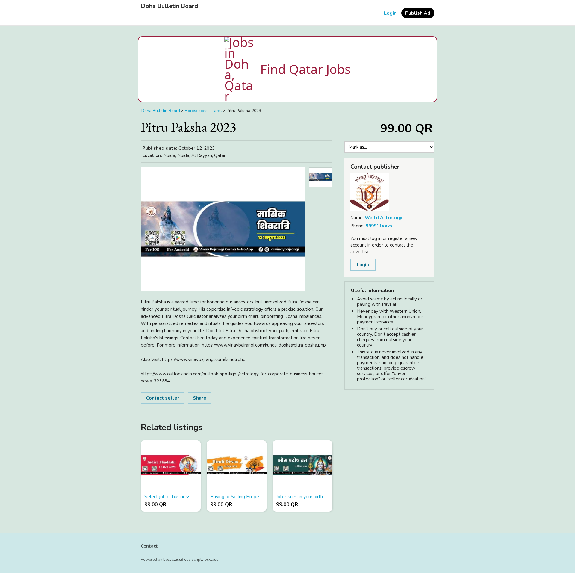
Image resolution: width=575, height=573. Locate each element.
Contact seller (162, 398)
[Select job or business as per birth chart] (171, 465)
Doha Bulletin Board (169, 6)
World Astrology (383, 218)
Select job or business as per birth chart (170, 496)
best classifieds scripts (183, 559)
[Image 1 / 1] (223, 229)
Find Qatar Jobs (305, 69)
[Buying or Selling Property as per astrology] (237, 465)
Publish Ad (417, 13)
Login (390, 13)
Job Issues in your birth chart (302, 496)
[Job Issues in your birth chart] (302, 465)
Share (199, 398)
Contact (149, 546)
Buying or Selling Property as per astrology (236, 496)
